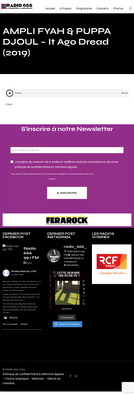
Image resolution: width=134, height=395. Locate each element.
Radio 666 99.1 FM (23, 271)
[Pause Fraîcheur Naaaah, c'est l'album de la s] (67, 290)
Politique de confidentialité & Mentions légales (33, 374)
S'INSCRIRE (67, 193)
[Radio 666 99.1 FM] (11, 247)
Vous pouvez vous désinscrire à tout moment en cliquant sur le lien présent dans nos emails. (52, 176)
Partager (24, 324)
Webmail (38, 378)
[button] (96, 264)
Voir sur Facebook (10, 324)
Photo (13, 317)
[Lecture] (9, 93)
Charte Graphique (17, 378)
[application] (67, 93)
